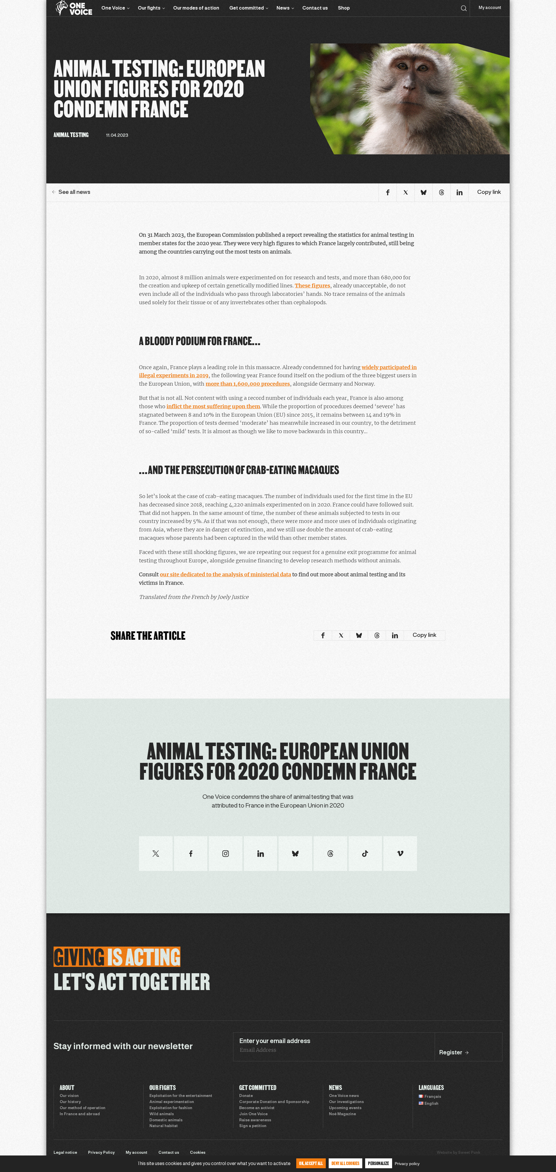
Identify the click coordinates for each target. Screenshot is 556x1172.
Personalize (378, 1163)
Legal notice (65, 1153)
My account (490, 8)
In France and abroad (80, 1114)
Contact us (315, 8)
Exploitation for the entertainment (180, 1096)
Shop (344, 8)
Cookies (197, 1153)
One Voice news (344, 1096)
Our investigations (346, 1102)
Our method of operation (82, 1108)
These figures (312, 285)
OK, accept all (311, 1163)
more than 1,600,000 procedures (248, 383)
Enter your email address (274, 1041)
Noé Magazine (342, 1114)
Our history (70, 1102)
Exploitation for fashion (170, 1108)
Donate (246, 1096)
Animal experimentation (171, 1102)
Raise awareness (255, 1120)
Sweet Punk (469, 1153)
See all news (74, 192)
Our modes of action (196, 8)
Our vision (69, 1096)
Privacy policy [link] (407, 1163)
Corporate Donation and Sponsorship (274, 1102)
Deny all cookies (345, 1163)
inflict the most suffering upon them (213, 406)
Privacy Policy (101, 1153)
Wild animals (161, 1114)
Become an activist (257, 1108)
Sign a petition (252, 1126)
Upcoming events (345, 1108)
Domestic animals (165, 1120)
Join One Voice (253, 1114)
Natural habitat (163, 1126)
